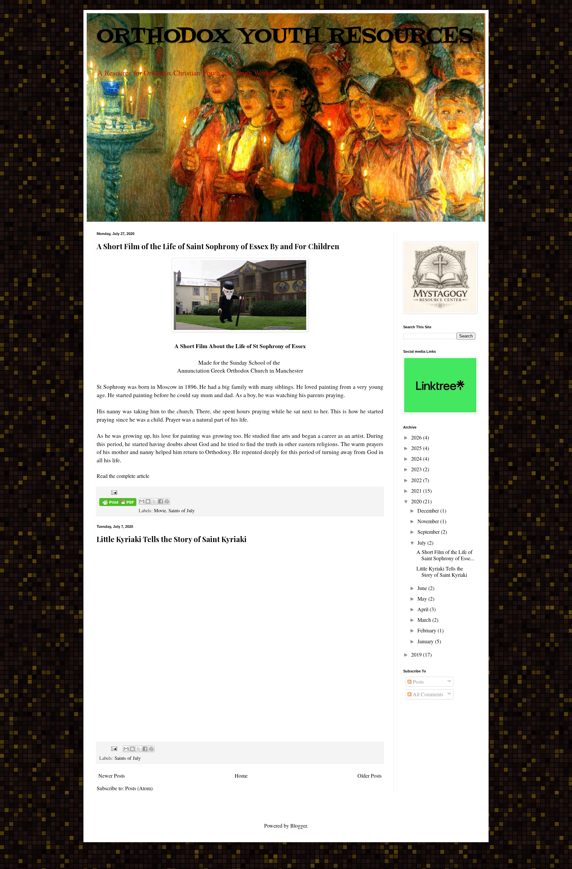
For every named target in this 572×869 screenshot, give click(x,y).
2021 (417, 490)
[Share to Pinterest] (167, 501)
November (428, 521)
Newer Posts (111, 775)
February (427, 630)
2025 (417, 447)
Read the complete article (123, 475)
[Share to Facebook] (160, 501)
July (422, 542)
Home (241, 775)
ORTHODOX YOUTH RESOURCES (285, 37)
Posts (417, 681)
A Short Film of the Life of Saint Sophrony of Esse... (445, 555)
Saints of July (181, 510)
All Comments (427, 694)
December (428, 510)
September (429, 531)
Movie (160, 510)
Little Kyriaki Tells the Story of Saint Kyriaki (172, 539)
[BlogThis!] (148, 501)
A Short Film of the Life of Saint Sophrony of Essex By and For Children (218, 246)
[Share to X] (154, 501)
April (423, 609)
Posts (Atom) (139, 788)
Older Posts (370, 775)
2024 (417, 458)
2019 (417, 654)
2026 (417, 437)
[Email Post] (113, 492)
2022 (417, 480)
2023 (417, 469)
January (426, 641)
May (422, 598)
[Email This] (141, 501)
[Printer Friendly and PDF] (117, 503)
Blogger (298, 825)
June (422, 587)
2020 (417, 501)
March (424, 619)
